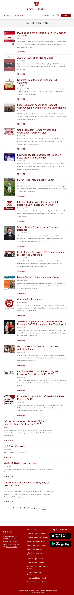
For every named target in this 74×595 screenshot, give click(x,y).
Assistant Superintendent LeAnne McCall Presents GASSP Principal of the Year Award (41, 323)
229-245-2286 (11, 547)
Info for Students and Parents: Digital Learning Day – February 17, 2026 (37, 203)
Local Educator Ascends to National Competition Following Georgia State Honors (41, 106)
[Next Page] (29, 508)
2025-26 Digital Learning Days (20, 463)
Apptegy (41, 592)
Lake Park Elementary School (35, 554)
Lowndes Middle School (35, 563)
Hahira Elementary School (36, 545)
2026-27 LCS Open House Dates (35, 57)
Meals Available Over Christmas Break (38, 277)
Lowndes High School (33, 23)
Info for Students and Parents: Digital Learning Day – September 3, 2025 (24, 423)
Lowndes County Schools (36, 534)
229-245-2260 (13, 544)
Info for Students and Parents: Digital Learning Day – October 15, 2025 (37, 373)
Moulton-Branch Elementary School (37, 567)
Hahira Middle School (34, 549)
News (47, 23)
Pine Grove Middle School (36, 578)
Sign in (66, 15)
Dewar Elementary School (36, 541)
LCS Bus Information (15, 446)
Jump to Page (36, 508)
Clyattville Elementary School (37, 537)
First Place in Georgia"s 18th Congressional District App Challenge (40, 253)
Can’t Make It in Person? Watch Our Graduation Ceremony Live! (36, 131)
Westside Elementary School (37, 582)
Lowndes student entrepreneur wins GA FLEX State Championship (39, 156)
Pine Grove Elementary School (35, 573)
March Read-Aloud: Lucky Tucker (35, 179)
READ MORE (21, 52)
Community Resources (29, 299)
